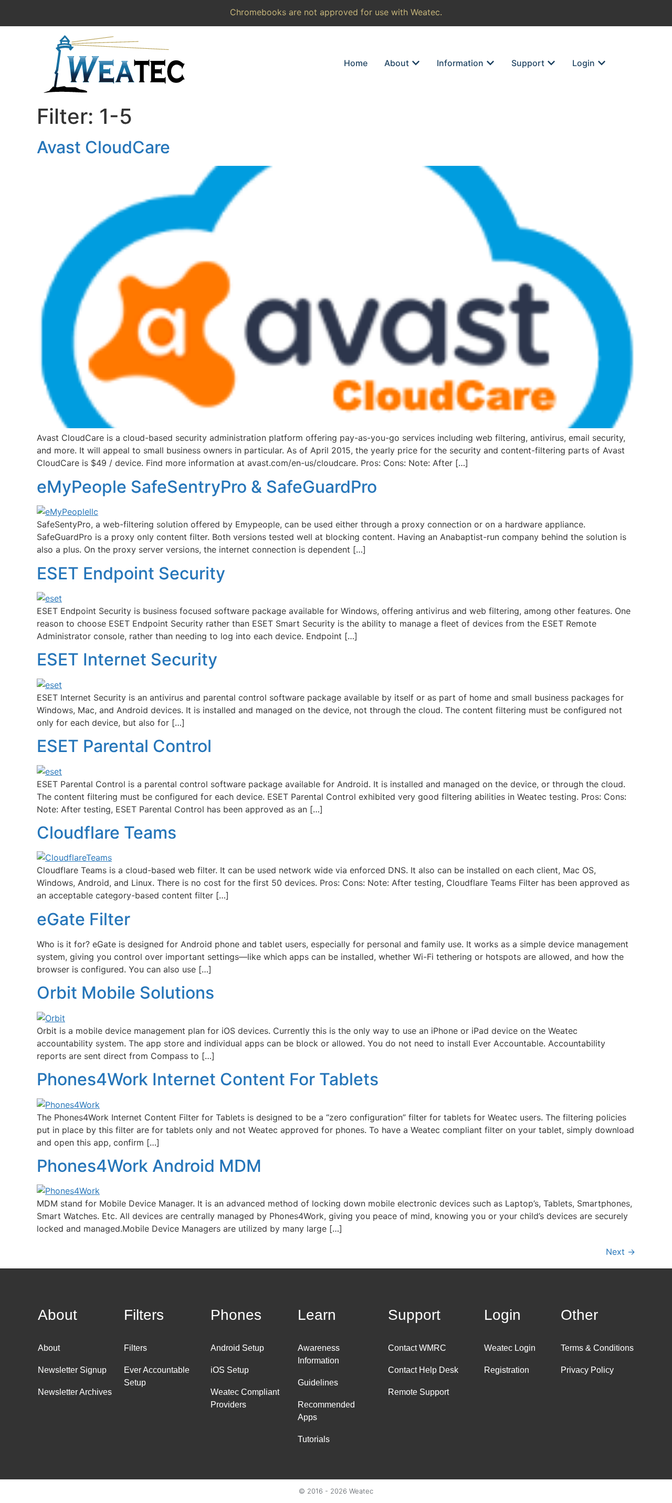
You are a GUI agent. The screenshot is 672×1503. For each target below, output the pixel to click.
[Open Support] (551, 63)
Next (620, 1251)
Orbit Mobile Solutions (125, 992)
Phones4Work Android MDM (149, 1166)
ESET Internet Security (127, 659)
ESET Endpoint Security (131, 573)
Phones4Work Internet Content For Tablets (208, 1079)
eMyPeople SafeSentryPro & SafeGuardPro (207, 487)
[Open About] (416, 63)
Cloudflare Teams (106, 832)
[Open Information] (490, 63)
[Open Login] (601, 63)
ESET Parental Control (124, 746)
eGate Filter (83, 919)
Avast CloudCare (103, 147)
